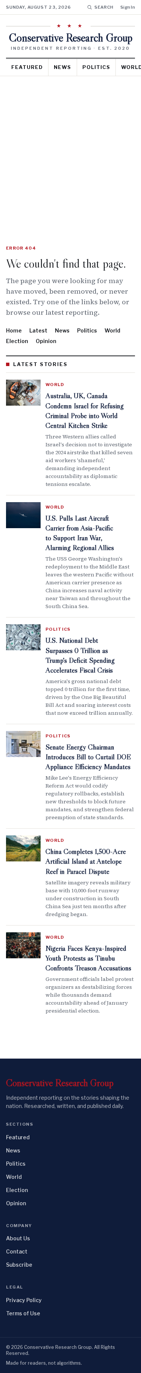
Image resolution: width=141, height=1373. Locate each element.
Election (17, 341)
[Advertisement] (70, 150)
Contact (16, 1251)
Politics (96, 67)
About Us (18, 1238)
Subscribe (19, 1264)
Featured (27, 67)
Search (104, 7)
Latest (38, 330)
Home (14, 330)
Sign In (127, 7)
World (112, 330)
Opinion (46, 341)
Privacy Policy (24, 1300)
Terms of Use (23, 1313)
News (62, 67)
